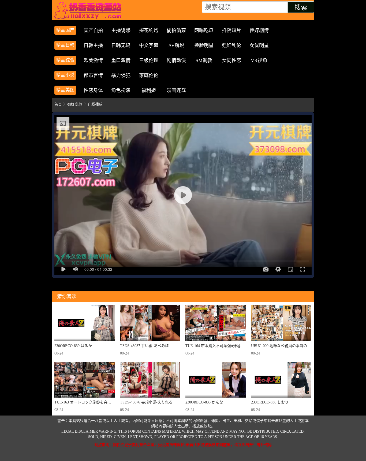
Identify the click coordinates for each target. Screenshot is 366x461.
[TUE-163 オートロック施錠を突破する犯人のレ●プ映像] (84, 380)
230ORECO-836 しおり (270, 402)
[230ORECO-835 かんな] (215, 380)
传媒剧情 (259, 30)
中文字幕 (148, 45)
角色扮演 (120, 90)
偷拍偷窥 (176, 30)
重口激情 (120, 60)
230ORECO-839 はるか (73, 346)
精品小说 (65, 75)
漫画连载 (176, 90)
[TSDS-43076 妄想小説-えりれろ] (150, 380)
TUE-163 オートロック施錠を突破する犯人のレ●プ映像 (100, 402)
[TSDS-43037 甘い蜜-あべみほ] (150, 323)
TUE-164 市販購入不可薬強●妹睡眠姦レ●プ (221, 346)
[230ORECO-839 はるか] (84, 323)
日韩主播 (93, 45)
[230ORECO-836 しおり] (281, 380)
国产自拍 (93, 30)
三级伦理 (148, 60)
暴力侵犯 (120, 75)
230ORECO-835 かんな (204, 402)
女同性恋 (231, 60)
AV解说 (176, 45)
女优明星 (259, 45)
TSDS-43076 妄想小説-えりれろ (146, 402)
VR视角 (259, 60)
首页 (58, 104)
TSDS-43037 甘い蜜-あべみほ (144, 346)
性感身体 (93, 90)
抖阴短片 (231, 30)
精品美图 (65, 90)
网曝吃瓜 (204, 30)
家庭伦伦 (148, 75)
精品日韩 (65, 45)
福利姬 (148, 90)
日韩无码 (120, 45)
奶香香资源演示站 (89, 10)
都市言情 (93, 75)
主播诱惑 (120, 30)
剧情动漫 (176, 60)
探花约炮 (148, 30)
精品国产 (65, 30)
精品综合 (65, 60)
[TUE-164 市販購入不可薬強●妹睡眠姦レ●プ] (215, 323)
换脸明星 (204, 45)
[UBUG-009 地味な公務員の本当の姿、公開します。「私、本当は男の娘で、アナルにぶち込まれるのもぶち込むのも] (281, 323)
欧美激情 (93, 60)
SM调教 (204, 60)
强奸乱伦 (231, 45)
